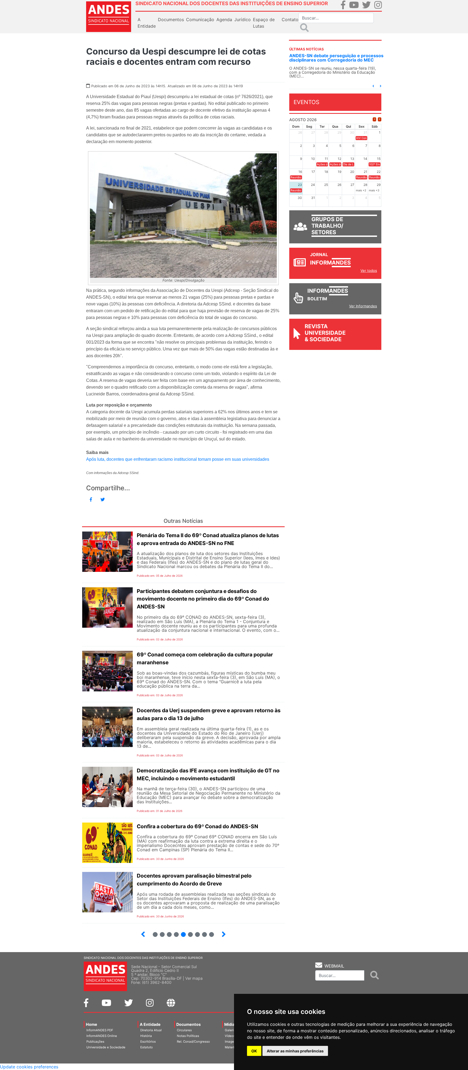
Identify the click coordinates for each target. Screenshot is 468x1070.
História (146, 1036)
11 (211, 934)
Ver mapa (194, 978)
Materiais (232, 1047)
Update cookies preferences (29, 1066)
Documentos (188, 1024)
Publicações (95, 1041)
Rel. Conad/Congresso (193, 1041)
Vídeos (230, 1036)
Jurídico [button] (242, 19)
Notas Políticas (188, 1036)
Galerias (231, 1030)
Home (91, 1024)
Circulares (184, 1030)
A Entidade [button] (147, 23)
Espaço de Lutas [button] (264, 23)
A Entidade (150, 1024)
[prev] (374, 119)
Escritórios (148, 1041)
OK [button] (254, 1051)
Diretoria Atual (151, 1030)
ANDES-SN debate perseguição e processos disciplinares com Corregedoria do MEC (336, 58)
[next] (379, 119)
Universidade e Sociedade (105, 1047)
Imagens (231, 1041)
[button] (373, 86)
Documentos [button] (171, 19)
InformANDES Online (101, 1036)
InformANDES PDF (99, 1030)
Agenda (224, 19)
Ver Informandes (363, 306)
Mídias (230, 1024)
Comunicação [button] (200, 19)
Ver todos (368, 270)
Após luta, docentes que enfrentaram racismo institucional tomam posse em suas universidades (177, 459)
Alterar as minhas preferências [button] (295, 1051)
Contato (290, 19)
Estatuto (146, 1047)
